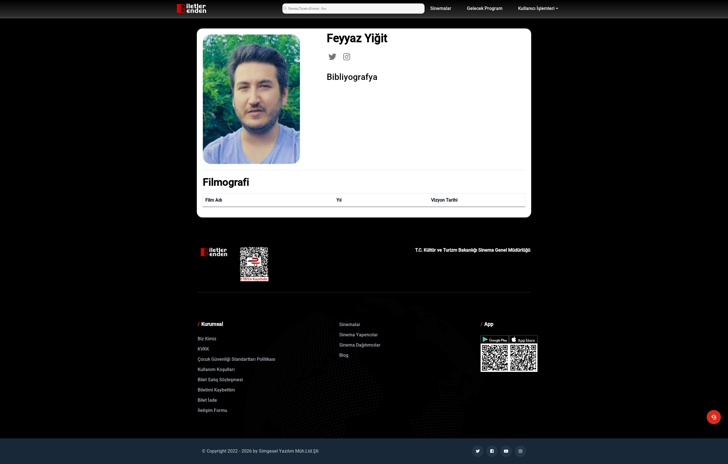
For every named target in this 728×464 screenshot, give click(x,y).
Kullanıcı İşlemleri (536, 8)
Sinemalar (440, 8)
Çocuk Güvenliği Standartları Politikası (236, 359)
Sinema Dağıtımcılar (359, 345)
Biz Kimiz (207, 338)
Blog (343, 355)
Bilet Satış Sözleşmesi (220, 379)
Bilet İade (207, 400)
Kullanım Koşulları (216, 369)
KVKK (203, 349)
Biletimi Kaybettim (216, 390)
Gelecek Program (484, 8)
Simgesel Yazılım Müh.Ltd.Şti (288, 451)
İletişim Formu (212, 410)
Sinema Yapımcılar (358, 334)
